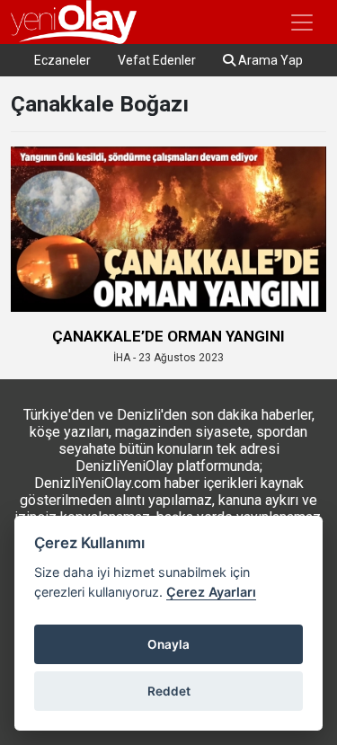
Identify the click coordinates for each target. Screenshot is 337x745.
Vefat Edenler (157, 60)
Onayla (168, 644)
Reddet (169, 691)
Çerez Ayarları (211, 591)
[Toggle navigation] (302, 22)
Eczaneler (62, 60)
